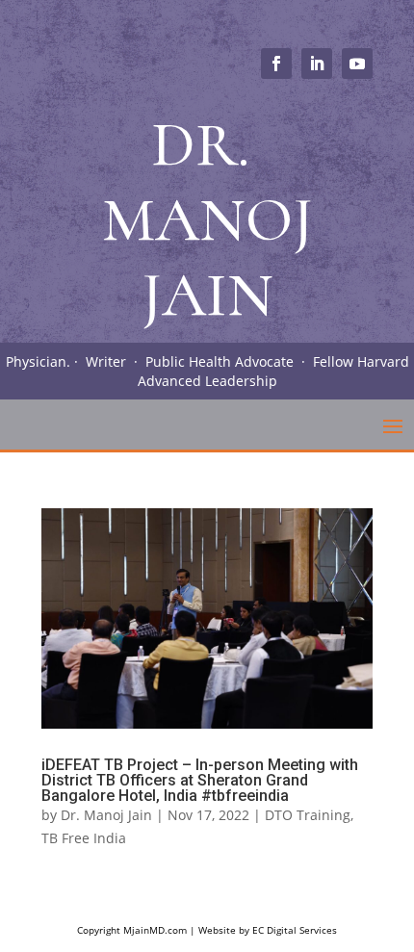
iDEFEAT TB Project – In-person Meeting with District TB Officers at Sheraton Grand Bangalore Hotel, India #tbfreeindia (199, 780)
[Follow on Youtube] (357, 63)
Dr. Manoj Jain (106, 815)
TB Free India (83, 838)
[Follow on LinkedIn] (316, 63)
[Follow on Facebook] (276, 63)
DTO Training (307, 815)
